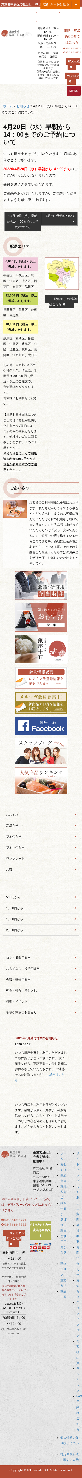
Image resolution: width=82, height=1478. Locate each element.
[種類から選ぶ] (41, 803)
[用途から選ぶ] (41, 946)
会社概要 (67, 12)
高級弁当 (12, 825)
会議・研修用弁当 (18, 979)
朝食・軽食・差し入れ (21, 990)
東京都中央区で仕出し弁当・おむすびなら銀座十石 (16, 10)
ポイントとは (47, 21)
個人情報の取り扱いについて (69, 1443)
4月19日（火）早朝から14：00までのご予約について (22, 221)
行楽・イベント (17, 1001)
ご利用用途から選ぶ (63, 1247)
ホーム (8, 106)
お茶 (9, 869)
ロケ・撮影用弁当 (18, 957)
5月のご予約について (60, 216)
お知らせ (23, 106)
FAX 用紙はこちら (79, 1412)
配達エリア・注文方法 (63, 1275)
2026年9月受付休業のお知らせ (37, 1038)
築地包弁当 (13, 836)
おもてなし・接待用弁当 (23, 968)
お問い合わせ (47, 12)
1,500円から (14, 919)
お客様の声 (77, 1352)
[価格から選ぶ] (41, 886)
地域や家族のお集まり (21, 1012)
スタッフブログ (77, 1319)
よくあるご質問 (77, 1203)
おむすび (12, 814)
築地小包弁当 (15, 847)
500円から (13, 897)
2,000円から (14, 930)
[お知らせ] (41, 1029)
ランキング (77, 1379)
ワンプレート (15, 858)
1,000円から (14, 908)
